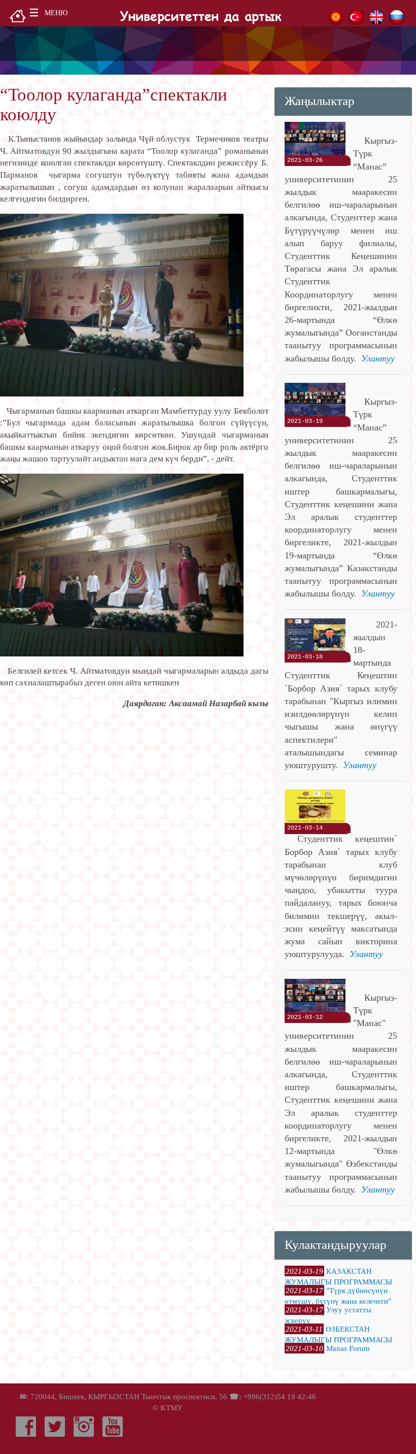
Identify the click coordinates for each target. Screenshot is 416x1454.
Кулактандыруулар (336, 1244)
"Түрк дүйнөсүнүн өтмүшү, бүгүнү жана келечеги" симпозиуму (338, 1301)
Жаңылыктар (320, 100)
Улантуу (378, 358)
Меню (56, 13)
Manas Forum (348, 1348)
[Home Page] (17, 15)
